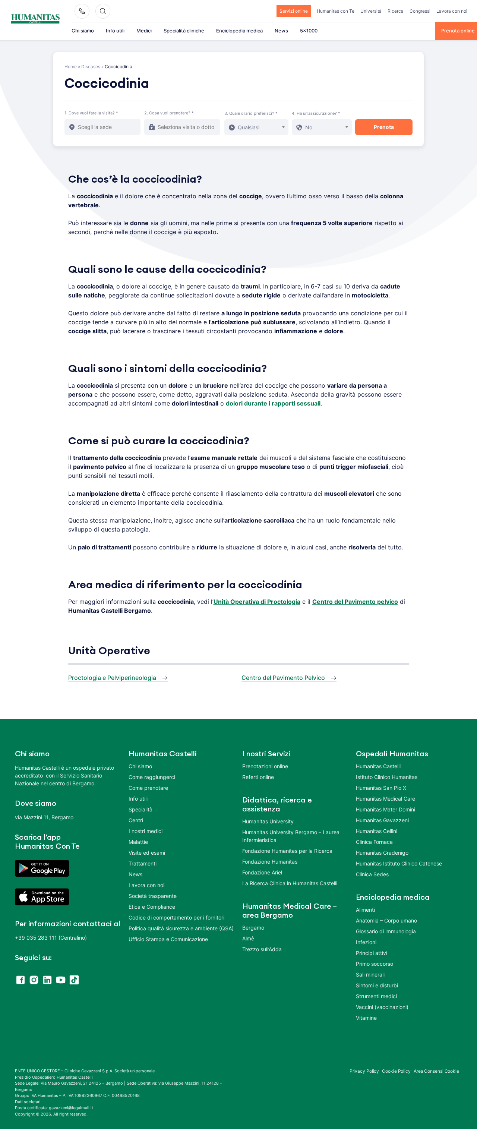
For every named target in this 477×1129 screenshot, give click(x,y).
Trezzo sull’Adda (262, 949)
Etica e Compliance (152, 906)
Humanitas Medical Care (385, 798)
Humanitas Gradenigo (382, 852)
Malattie (138, 842)
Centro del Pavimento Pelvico (283, 677)
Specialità (140, 809)
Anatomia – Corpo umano (386, 920)
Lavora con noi (451, 11)
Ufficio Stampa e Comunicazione (168, 939)
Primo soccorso (374, 964)
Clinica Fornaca (374, 842)
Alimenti (365, 909)
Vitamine (366, 1018)
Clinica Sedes (372, 874)
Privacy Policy (364, 1071)
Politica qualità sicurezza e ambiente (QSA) (181, 928)
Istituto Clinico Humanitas (386, 777)
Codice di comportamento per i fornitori (176, 917)
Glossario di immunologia (386, 931)
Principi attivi (371, 953)
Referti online (258, 777)
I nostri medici (145, 831)
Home (70, 66)
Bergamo (253, 927)
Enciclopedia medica (239, 31)
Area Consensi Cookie (436, 1071)
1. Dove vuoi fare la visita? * (91, 113)
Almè (248, 938)
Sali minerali (370, 974)
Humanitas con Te (335, 11)
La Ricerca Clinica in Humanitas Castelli (289, 883)
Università (371, 11)
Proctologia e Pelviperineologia (112, 677)
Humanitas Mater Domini (385, 809)
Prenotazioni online (265, 766)
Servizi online (293, 11)
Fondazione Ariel (262, 872)
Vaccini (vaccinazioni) (382, 1007)
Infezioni (366, 942)
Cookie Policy (396, 1071)
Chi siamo (83, 31)
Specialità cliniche (184, 31)
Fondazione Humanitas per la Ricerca (287, 851)
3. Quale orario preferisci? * (251, 113)
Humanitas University (268, 821)
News (281, 31)
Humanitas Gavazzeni (382, 820)
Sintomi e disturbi (377, 985)
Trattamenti (143, 863)
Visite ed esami (147, 852)
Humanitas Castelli (378, 766)
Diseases (90, 66)
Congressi (420, 11)
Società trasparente (153, 896)
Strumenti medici (376, 996)
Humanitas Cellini (376, 831)
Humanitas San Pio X (381, 788)
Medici (144, 31)
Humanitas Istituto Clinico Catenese (399, 863)
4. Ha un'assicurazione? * (316, 113)
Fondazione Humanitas (269, 861)
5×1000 (309, 31)
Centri (136, 820)
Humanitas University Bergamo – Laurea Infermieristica (290, 836)
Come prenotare (148, 788)
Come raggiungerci (152, 777)
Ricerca (396, 11)
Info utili (115, 31)
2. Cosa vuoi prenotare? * (169, 113)
